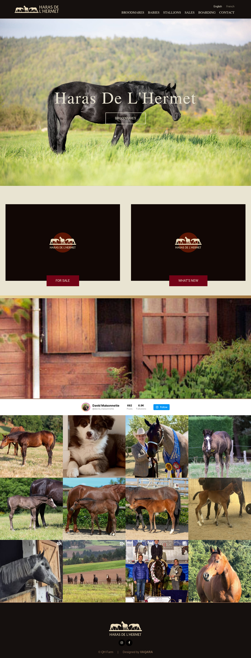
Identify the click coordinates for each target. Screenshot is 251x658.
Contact (226, 12)
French (230, 6)
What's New (188, 281)
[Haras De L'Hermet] (37, 9)
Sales (190, 12)
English (218, 6)
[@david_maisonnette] (85, 407)
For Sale (63, 281)
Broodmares (132, 12)
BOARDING (207, 12)
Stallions (172, 12)
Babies (153, 12)
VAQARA (146, 652)
